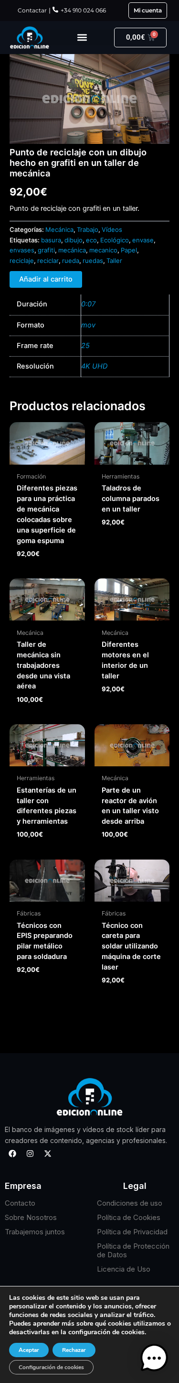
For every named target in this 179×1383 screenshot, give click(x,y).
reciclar (48, 260)
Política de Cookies (128, 1217)
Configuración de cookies (51, 1367)
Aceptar (29, 1350)
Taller (114, 260)
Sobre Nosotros (31, 1217)
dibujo (73, 240)
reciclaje (22, 260)
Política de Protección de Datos (133, 1250)
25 (85, 345)
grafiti (46, 250)
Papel (129, 250)
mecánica (72, 250)
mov (88, 325)
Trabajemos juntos (35, 1231)
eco (91, 240)
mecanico (103, 250)
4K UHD (94, 366)
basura (51, 240)
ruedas (93, 260)
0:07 (88, 304)
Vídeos (112, 229)
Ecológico (114, 240)
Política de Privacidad (132, 1231)
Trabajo (87, 229)
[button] (82, 37)
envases (22, 250)
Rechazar (74, 1350)
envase (143, 240)
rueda (70, 260)
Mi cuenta (148, 10)
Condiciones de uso (129, 1203)
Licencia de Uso (123, 1269)
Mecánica (59, 229)
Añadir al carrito (46, 279)
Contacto (20, 1203)
